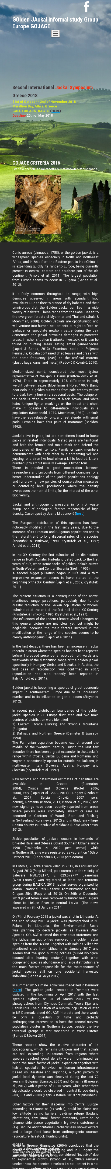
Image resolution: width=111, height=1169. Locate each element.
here (80, 514)
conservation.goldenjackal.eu (35, 1148)
